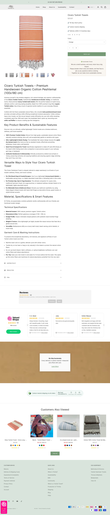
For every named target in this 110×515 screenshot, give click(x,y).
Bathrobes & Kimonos (97, 469)
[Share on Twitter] (74, 34)
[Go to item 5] (27, 75)
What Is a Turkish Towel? (55, 484)
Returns (6, 469)
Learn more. (53, 297)
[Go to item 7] (37, 75)
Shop (44, 7)
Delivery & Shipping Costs (12, 472)
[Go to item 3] (17, 75)
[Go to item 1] (6, 75)
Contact (71, 7)
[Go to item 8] (42, 75)
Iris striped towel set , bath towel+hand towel (68, 440)
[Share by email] (79, 34)
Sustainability (62, 7)
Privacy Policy (8, 484)
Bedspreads (94, 478)
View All (93, 481)
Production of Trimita (54, 486)
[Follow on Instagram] (9, 501)
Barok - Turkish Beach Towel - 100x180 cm (42, 440)
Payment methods (9, 481)
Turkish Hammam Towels (98, 472)
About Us (52, 7)
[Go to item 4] (22, 75)
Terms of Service (9, 478)
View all (55, 453)
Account (6, 489)
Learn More (55, 366)
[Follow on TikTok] (21, 501)
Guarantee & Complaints (11, 475)
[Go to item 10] (53, 75)
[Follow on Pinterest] (13, 501)
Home (37, 7)
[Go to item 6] (32, 75)
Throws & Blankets (96, 475)
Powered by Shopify (46, 508)
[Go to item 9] (47, 75)
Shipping (50, 489)
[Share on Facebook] (72, 34)
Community (51, 481)
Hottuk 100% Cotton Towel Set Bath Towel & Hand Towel (95, 440)
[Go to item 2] (11, 75)
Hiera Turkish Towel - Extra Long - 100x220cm (15, 440)
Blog (49, 492)
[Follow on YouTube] (17, 501)
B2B (49, 478)
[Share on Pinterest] (77, 34)
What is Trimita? (53, 472)
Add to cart (87, 54)
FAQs (49, 495)
